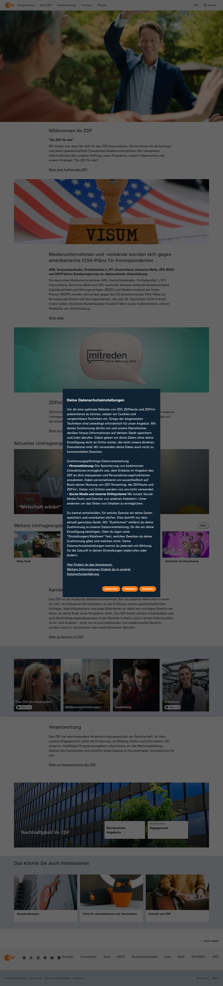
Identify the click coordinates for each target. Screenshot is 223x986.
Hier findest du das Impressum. (90, 565)
